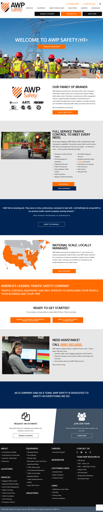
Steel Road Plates (33, 464)
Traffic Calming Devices (34, 479)
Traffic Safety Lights (33, 467)
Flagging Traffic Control (9, 481)
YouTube (81, 452)
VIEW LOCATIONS (64, 271)
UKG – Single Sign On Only (86, 466)
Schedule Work (57, 472)
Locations (7, 469)
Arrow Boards (31, 455)
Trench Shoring (7, 499)
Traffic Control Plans (8, 493)
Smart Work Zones (56, 8)
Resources (5, 461)
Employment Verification (85, 475)
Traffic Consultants (8, 496)
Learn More (81, 435)
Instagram (90, 452)
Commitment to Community (11, 455)
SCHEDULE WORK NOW (51, 46)
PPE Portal (81, 460)
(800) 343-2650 (70, 344)
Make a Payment (58, 475)
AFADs (80, 161)
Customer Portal (58, 478)
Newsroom (95, 8)
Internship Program (59, 452)
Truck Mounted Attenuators (36, 470)
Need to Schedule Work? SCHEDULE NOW (68, 320)
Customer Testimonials (9, 458)
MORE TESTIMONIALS (51, 224)
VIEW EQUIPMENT (64, 188)
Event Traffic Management (10, 487)
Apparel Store (82, 469)
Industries (72, 8)
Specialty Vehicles (33, 476)
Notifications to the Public (61, 489)
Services (29, 8)
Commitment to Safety (9, 452)
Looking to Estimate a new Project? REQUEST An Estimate (30, 320)
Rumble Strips (31, 458)
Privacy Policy (57, 495)
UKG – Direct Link (83, 463)
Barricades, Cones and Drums (37, 461)
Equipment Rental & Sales (10, 484)
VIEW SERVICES (63, 184)
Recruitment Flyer (83, 478)
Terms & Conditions (59, 498)
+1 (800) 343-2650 (89, 4)
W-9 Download (82, 472)
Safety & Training (7, 490)
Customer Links (72, 4)
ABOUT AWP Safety (65, 112)
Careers (84, 8)
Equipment (41, 8)
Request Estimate (47, 14)
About (4, 448)
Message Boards (32, 452)
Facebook (77, 452)
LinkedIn (86, 452)
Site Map (55, 492)
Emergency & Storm (8, 502)
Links (54, 485)
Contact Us (71, 14)
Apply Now (92, 14)
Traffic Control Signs (33, 473)
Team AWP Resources (88, 456)
